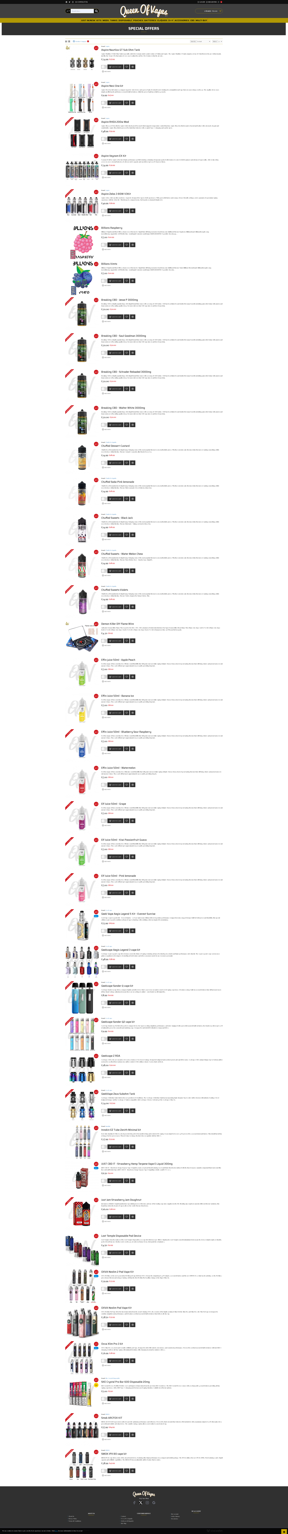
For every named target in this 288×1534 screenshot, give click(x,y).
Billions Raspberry (111, 228)
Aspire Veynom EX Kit (113, 156)
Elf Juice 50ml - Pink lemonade (118, 876)
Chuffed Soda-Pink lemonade (117, 482)
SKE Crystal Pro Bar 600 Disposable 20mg (125, 1382)
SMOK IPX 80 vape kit (114, 1454)
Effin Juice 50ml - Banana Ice (117, 696)
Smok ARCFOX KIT (111, 1418)
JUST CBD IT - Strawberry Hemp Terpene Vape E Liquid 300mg (137, 1164)
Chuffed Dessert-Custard (115, 446)
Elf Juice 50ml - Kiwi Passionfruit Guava (124, 840)
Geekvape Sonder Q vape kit (117, 986)
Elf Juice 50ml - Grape (113, 804)
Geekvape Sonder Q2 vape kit (118, 1022)
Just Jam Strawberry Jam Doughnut (121, 1200)
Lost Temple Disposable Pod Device (121, 1236)
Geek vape (109, 910)
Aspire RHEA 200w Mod (115, 122)
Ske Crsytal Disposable (113, 1378)
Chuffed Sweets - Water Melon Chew (122, 554)
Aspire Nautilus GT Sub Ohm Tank (120, 50)
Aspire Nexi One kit (112, 86)
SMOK (107, 1414)
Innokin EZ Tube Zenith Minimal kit (121, 1130)
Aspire (108, 46)
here (56, 1531)
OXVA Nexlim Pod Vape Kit (116, 1308)
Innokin (108, 1126)
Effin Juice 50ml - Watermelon (118, 768)
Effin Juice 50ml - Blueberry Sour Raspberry (126, 732)
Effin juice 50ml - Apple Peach (118, 660)
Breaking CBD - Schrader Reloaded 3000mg (126, 372)
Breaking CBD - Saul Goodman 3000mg (123, 336)
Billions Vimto (109, 264)
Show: (215, 41)
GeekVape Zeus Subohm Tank (118, 1094)
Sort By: (193, 41)
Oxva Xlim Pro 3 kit (112, 1344)
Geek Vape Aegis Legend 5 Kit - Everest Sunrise (128, 914)
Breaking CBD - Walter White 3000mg (123, 408)
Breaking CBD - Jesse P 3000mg (119, 300)
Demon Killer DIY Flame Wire (117, 624)
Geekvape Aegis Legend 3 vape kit (120, 950)
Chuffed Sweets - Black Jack (117, 518)
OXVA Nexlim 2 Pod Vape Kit (117, 1272)
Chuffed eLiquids (111, 442)
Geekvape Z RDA (110, 1056)
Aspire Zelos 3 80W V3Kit (116, 194)
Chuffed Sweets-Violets (114, 590)
